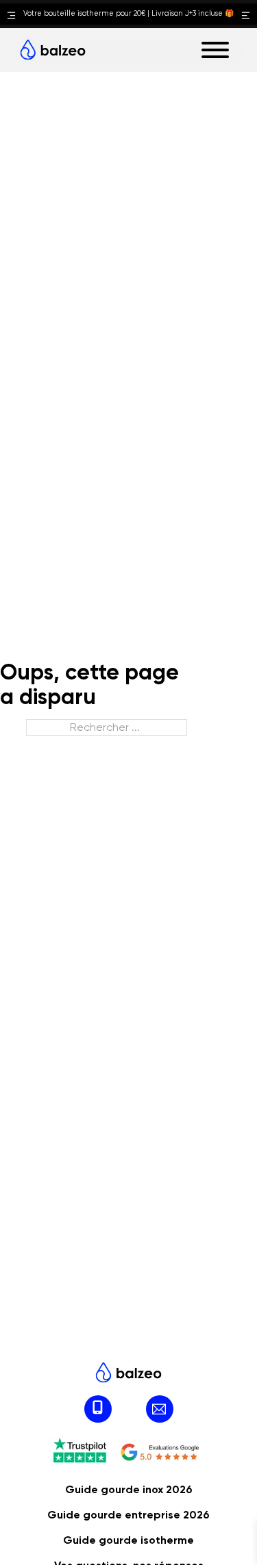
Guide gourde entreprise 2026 (128, 1514)
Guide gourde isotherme (128, 1540)
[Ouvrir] (215, 50)
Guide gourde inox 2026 (129, 1489)
